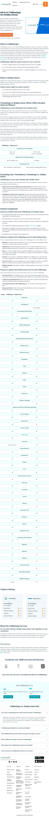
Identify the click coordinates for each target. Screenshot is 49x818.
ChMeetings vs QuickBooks (19, 786)
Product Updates (28, 772)
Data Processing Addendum (28, 785)
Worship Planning (10, 783)
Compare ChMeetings (18, 770)
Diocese (24, 2)
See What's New (34, 696)
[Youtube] (14, 762)
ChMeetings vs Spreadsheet (19, 800)
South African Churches (28, 803)
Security (36, 772)
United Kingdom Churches (28, 807)
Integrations (36, 777)
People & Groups (10, 769)
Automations (9, 788)
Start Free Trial (8, 696)
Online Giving (32, 225)
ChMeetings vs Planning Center (19, 774)
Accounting (9, 785)
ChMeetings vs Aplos (19, 789)
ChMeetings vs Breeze (19, 793)
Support (36, 779)
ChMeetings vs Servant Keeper (19, 804)
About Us (27, 769)
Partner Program (28, 774)
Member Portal (10, 790)
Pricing (28, 2)
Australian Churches (27, 800)
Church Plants (28, 796)
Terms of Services (29, 779)
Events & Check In (10, 777)
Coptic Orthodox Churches (28, 810)
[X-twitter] (11, 762)
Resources (15, 5)
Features (15, 2)
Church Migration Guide (37, 782)
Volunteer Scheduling (9, 780)
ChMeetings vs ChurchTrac (19, 797)
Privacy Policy (28, 781)
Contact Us (36, 769)
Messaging (9, 774)
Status (35, 774)
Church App (9, 792)
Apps (21, 2)
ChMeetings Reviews (18, 807)
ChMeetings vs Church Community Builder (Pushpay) (20, 781)
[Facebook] (9, 762)
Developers (27, 777)
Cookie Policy (28, 788)
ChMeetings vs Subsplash (19, 777)
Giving (8, 772)
